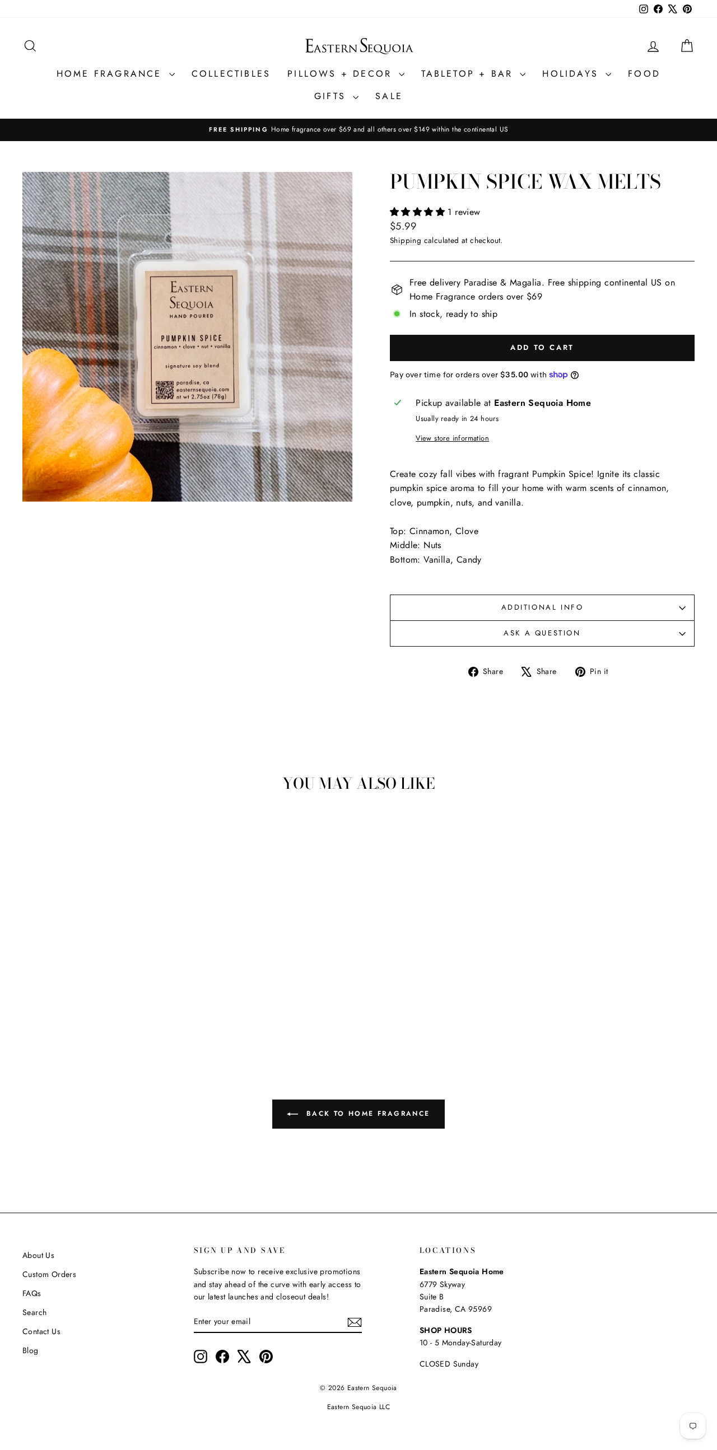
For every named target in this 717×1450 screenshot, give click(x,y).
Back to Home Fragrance (366, 1113)
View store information (452, 438)
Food (644, 73)
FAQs (31, 1293)
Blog (30, 1350)
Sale (389, 96)
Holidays (572, 73)
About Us (38, 1255)
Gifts (332, 96)
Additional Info (542, 607)
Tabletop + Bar (469, 73)
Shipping (405, 240)
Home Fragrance (111, 73)
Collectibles (231, 73)
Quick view (102, 965)
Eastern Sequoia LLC (358, 1407)
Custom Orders (49, 1274)
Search (34, 1312)
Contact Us (41, 1331)
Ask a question (542, 633)
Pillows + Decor (341, 73)
